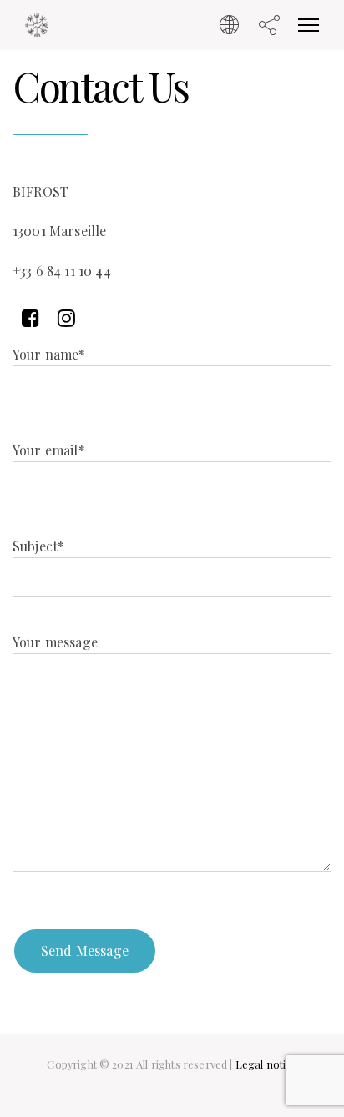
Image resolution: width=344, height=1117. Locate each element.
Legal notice (266, 1064)
